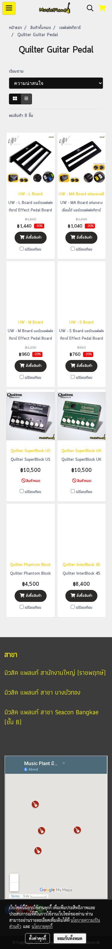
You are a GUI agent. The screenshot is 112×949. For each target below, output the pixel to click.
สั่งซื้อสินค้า (33, 237)
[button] (88, 8)
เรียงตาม (18, 71)
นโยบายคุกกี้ (42, 926)
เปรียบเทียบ (33, 249)
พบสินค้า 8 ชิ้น (21, 115)
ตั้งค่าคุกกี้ (37, 938)
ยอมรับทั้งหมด (69, 938)
